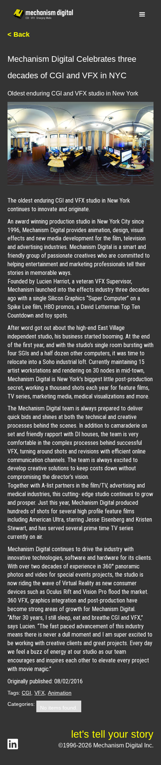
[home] (41, 14)
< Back (18, 34)
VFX (39, 693)
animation (60, 693)
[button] (142, 14)
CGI (26, 693)
